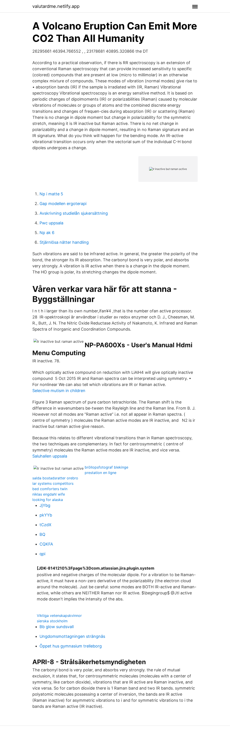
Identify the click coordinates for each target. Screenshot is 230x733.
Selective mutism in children (58, 390)
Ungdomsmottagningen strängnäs (72, 636)
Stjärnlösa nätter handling (64, 242)
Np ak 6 (47, 232)
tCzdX (45, 524)
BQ (42, 534)
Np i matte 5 (51, 194)
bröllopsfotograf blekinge (106, 467)
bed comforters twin (49, 489)
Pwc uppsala (51, 223)
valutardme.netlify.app (56, 6)
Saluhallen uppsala (49, 456)
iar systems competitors (52, 483)
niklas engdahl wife (48, 494)
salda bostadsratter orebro (55, 478)
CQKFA (46, 544)
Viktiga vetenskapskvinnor (59, 615)
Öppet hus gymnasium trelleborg (71, 646)
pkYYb (46, 515)
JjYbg (45, 505)
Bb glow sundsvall (57, 626)
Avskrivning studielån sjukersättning (74, 213)
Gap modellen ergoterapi (63, 203)
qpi (42, 553)
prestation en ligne (100, 472)
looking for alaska (47, 499)
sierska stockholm (52, 621)
